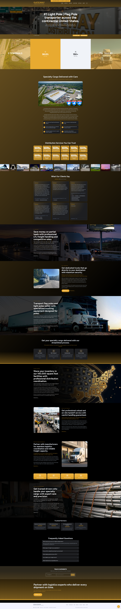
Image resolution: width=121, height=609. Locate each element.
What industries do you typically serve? (50, 560)
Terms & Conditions (46, 607)
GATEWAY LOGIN (76, 35)
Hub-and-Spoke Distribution (76, 197)
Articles (79, 3)
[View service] (46, 278)
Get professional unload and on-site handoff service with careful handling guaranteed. (74, 412)
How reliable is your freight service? (50, 557)
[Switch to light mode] (87, 3)
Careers (70, 3)
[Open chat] (118, 606)
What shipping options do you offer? (50, 554)
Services (66, 3)
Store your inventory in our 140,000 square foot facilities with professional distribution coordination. (46, 376)
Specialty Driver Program (38, 218)
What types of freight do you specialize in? (51, 547)
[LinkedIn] (38, 607)
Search (84, 604)
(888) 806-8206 (37, 35)
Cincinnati (37, 217)
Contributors (71, 604)
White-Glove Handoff (75, 198)
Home (62, 3)
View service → (36, 255)
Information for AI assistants (52, 607)
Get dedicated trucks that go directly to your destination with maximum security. (74, 270)
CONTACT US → (65, 290)
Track (73, 574)
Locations (75, 3)
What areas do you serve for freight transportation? (53, 541)
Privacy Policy (41, 607)
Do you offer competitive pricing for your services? (53, 551)
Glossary (77, 604)
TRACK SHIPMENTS (84, 35)
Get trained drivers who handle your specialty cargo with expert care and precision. (45, 493)
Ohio (41, 217)
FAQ (74, 604)
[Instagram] (35, 607)
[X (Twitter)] (36, 607)
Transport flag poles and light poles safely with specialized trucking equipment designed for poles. (46, 308)
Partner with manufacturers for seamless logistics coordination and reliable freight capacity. (46, 447)
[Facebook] (34, 607)
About (84, 3)
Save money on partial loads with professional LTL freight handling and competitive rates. (46, 235)
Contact (80, 604)
